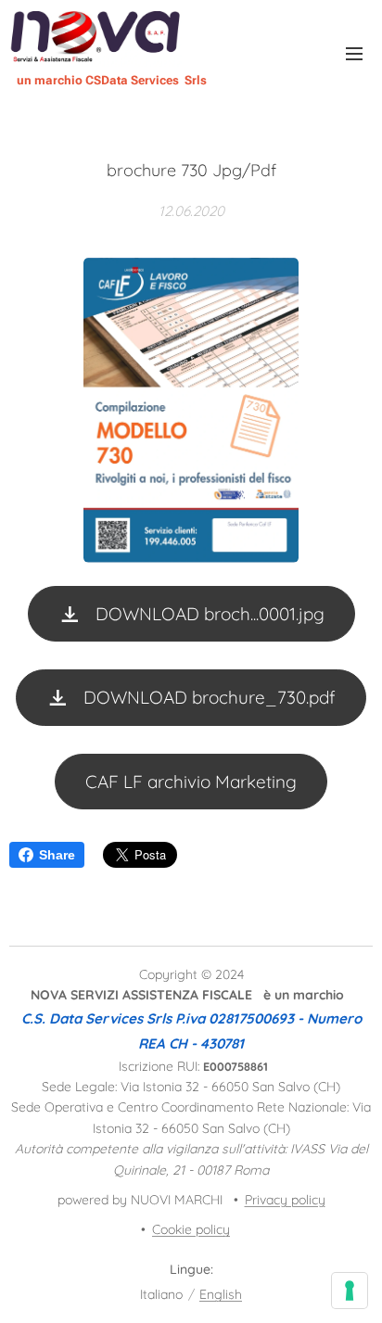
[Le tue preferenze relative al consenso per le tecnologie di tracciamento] (349, 1290)
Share (57, 854)
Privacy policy (285, 1199)
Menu (354, 52)
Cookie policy (191, 1229)
